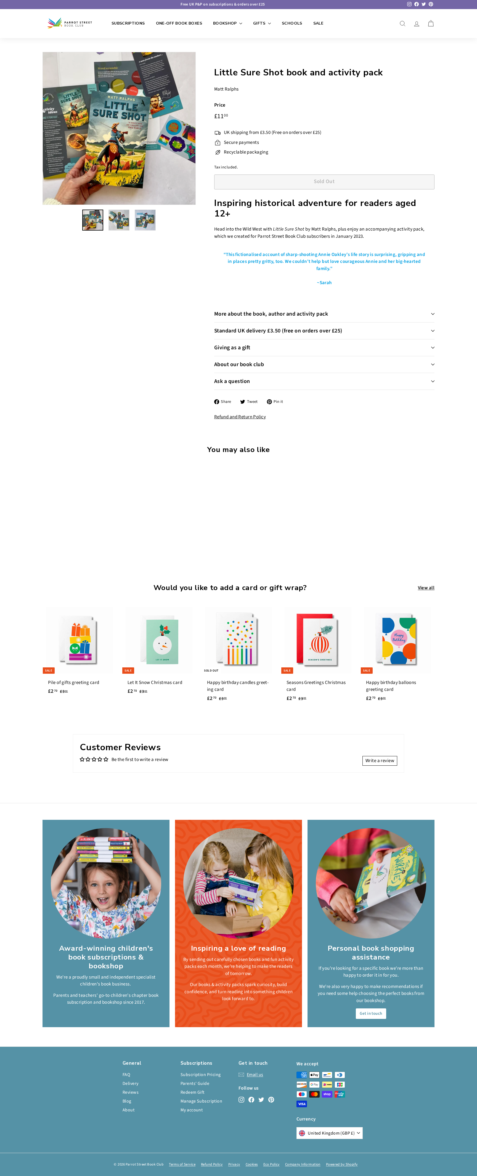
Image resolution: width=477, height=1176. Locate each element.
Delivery (130, 1083)
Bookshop (225, 23)
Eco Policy (271, 1164)
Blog (127, 1101)
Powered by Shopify (342, 1164)
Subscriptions (128, 23)
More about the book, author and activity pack (271, 314)
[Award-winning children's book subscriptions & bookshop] (106, 883)
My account (192, 1110)
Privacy (234, 1164)
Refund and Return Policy (240, 417)
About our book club (239, 364)
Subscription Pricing (201, 1075)
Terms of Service (182, 1164)
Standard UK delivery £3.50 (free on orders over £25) (278, 331)
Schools (292, 23)
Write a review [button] (379, 760)
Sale (318, 23)
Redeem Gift (193, 1092)
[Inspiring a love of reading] (238, 883)
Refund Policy (212, 1164)
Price (220, 105)
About (128, 1110)
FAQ (126, 1075)
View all (426, 588)
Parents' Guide (195, 1083)
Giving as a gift (232, 348)
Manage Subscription (201, 1101)
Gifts (260, 23)
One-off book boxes (179, 23)
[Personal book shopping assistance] (371, 883)
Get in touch (371, 1013)
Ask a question (232, 381)
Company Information (302, 1164)
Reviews (131, 1092)
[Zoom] (119, 128)
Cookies (252, 1164)
